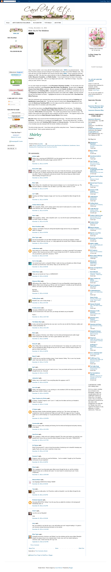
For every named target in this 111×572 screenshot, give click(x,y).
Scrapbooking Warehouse (95, 128)
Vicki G (34, 511)
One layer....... (93, 157)
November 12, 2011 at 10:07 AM (40, 317)
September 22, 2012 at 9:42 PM (40, 541)
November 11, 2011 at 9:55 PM (40, 232)
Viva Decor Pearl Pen (52, 147)
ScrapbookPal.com (93, 132)
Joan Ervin (35, 434)
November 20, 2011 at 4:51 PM (40, 505)
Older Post (81, 548)
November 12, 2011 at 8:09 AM (40, 266)
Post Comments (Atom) (41, 551)
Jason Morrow (58, 567)
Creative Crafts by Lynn (96, 215)
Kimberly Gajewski (37, 500)
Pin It (70, 66)
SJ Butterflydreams (95, 290)
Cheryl (34, 467)
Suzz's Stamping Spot (96, 352)
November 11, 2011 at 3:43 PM (40, 163)
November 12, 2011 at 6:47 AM (40, 255)
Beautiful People (94, 223)
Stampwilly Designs (95, 331)
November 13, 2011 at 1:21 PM (40, 373)
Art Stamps (35, 445)
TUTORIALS (48, 22)
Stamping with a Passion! (94, 318)
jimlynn (34, 156)
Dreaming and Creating (96, 238)
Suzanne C (35, 456)
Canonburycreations (95, 156)
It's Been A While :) (94, 281)
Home (8, 22)
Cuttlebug (39, 145)
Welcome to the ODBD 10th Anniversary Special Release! (96, 361)
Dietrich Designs (94, 227)
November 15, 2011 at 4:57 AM (40, 451)
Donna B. (34, 343)
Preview (10, 117)
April (33, 367)
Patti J (34, 215)
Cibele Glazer (36, 271)
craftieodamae (94, 196)
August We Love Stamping (96, 204)
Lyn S (33, 193)
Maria (33, 333)
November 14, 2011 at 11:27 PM (40, 440)
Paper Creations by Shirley (39, 398)
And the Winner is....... (95, 320)
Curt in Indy (35, 261)
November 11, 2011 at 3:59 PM (40, 177)
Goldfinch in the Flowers (95, 229)
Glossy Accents (50, 145)
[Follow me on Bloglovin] (16, 73)
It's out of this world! (94, 354)
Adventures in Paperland (94, 143)
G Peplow (35, 409)
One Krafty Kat (94, 271)
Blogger (71, 567)
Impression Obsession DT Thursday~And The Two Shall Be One (96, 377)
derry (33, 523)
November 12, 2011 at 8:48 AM (40, 276)
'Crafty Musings (94, 208)
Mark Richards (58, 145)
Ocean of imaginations (96, 267)
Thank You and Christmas (96, 251)
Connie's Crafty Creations (94, 190)
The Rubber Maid (37, 322)
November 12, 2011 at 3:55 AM (40, 243)
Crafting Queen (36, 298)
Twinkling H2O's (33, 147)
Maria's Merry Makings (96, 255)
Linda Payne (96, 90)
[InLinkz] (16, 40)
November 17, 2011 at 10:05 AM (40, 474)
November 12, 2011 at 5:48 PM (40, 351)
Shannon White (36, 281)
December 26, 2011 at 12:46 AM (40, 529)
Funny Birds (93, 239)
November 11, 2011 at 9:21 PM (40, 221)
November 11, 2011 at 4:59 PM (40, 199)
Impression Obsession (94, 119)
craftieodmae (35, 248)
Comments (12, 104)
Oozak (90, 124)
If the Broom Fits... (94, 234)
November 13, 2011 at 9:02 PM (40, 382)
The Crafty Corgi (94, 366)
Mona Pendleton (36, 226)
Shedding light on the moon (96, 172)
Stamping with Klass (95, 324)
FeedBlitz (21, 117)
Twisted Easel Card (41, 147)
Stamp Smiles (94, 297)
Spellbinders (73, 145)
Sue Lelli (34, 387)
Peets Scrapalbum (95, 285)
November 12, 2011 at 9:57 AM (40, 302)
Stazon (78, 145)
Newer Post (32, 548)
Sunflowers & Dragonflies (93, 345)
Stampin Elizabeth (95, 304)
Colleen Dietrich (36, 204)
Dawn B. (34, 356)
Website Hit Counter (16, 137)
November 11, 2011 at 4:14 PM (40, 188)
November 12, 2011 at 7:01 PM (40, 362)
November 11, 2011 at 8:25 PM (40, 210)
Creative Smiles (94, 222)
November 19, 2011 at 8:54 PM (40, 495)
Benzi (33, 182)
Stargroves (93, 338)
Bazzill (34, 145)
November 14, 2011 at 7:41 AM (40, 404)
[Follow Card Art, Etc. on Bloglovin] (16, 76)
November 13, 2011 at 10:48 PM (40, 393)
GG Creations (93, 250)
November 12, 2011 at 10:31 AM (40, 327)
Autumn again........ (94, 263)
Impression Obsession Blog (95, 110)
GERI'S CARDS (94, 243)
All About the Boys (94, 185)
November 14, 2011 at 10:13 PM (40, 429)
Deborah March (36, 479)
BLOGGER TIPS (37, 22)
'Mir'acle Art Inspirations (93, 261)
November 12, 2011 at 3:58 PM (40, 338)
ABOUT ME (57, 22)
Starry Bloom (93, 286)
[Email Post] (46, 143)
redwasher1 (35, 378)
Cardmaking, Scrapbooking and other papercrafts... (96, 169)
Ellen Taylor (35, 237)
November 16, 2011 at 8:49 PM (40, 462)
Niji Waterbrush (65, 145)
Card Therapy (93, 161)
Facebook (90, 96)
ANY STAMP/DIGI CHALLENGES (21, 22)
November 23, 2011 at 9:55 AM (40, 518)
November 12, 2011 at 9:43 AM (40, 293)
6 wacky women (36, 307)
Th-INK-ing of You (95, 358)
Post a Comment (35, 545)
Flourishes (44, 145)
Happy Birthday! (94, 257)
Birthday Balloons (94, 192)
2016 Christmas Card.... (95, 313)
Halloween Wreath (94, 179)
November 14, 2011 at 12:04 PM (40, 418)
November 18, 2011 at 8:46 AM (40, 484)
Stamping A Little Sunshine (94, 311)
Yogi (33, 489)
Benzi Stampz (94, 150)
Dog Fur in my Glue (95, 233)
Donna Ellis (35, 168)
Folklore (92, 152)
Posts (11, 101)
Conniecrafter (36, 423)
